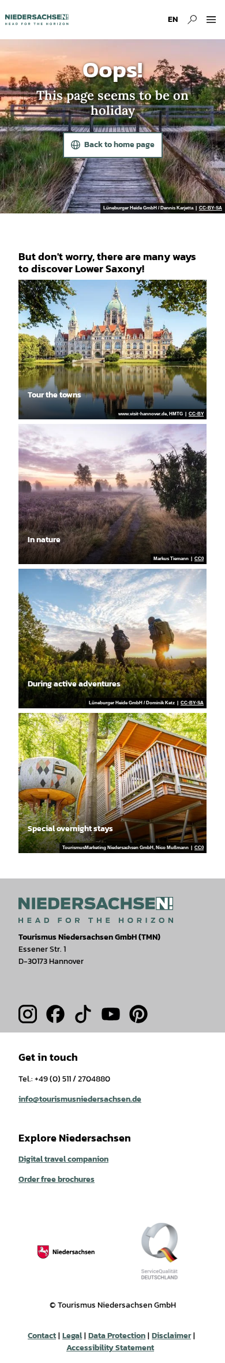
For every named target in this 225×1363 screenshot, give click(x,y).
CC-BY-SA (210, 208)
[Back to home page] (37, 19)
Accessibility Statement (110, 1348)
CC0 (199, 559)
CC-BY (196, 414)
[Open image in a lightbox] (95, 910)
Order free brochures (56, 1179)
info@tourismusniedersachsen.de (79, 1099)
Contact (42, 1336)
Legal (72, 1336)
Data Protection (116, 1336)
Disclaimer (171, 1336)
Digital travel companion (63, 1159)
